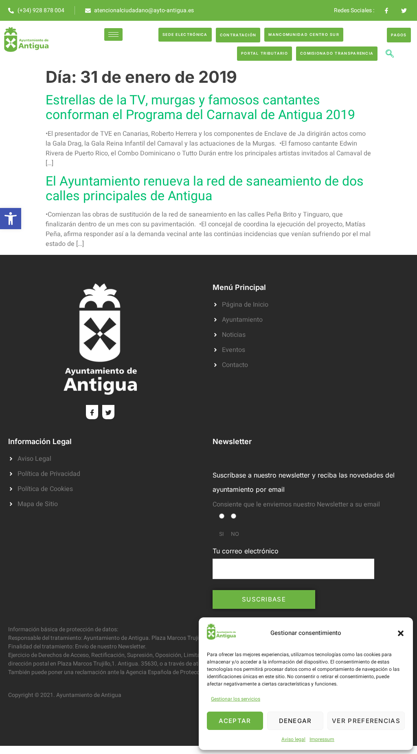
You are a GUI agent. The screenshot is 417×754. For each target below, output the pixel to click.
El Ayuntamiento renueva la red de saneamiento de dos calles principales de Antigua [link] (205, 189)
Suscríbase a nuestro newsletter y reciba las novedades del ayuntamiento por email (304, 482)
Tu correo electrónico (246, 551)
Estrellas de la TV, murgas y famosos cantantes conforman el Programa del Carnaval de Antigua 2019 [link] (200, 107)
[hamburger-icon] (113, 34)
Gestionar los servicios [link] (235, 699)
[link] (10, 218)
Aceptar (235, 721)
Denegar (295, 721)
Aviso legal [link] (293, 739)
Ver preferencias (366, 721)
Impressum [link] (321, 739)
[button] (401, 633)
